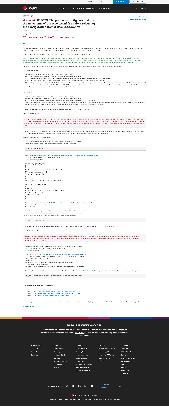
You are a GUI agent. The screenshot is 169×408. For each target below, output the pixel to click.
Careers (124, 355)
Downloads (80, 361)
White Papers (58, 349)
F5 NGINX (124, 374)
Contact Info (125, 349)
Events (123, 367)
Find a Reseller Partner (106, 349)
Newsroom (125, 371)
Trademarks (52, 399)
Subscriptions (81, 352)
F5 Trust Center (126, 352)
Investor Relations (127, 361)
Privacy (66, 399)
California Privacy (75, 399)
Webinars (56, 358)
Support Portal (81, 349)
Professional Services (84, 364)
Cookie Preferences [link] (114, 399)
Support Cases (81, 358)
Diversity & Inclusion (128, 358)
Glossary (56, 352)
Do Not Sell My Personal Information (94, 399)
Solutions (34, 355)
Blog (122, 364)
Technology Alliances (106, 352)
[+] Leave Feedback (83, 371)
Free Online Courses (60, 361)
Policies (60, 399)
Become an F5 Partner (106, 355)
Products (34, 352)
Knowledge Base (82, 355)
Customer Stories (59, 355)
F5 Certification (59, 364)
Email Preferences (82, 367)
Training (56, 367)
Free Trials (35, 349)
